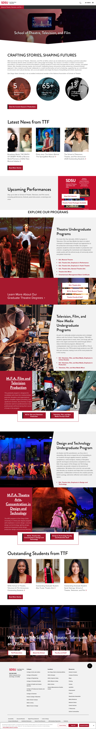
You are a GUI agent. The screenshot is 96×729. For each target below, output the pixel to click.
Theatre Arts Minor (65, 272)
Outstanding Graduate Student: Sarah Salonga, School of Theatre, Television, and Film (75, 587)
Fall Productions (16, 653)
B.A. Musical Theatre (66, 260)
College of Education (32, 675)
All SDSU (88, 3)
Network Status (72, 702)
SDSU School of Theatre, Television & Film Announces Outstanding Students (18, 587)
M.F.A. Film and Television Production (18, 383)
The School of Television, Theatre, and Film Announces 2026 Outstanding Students (75, 156)
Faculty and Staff (60, 653)
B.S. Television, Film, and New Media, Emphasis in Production (76, 364)
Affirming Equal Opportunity (54, 721)
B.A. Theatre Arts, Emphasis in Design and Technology (73, 483)
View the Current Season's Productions (22, 107)
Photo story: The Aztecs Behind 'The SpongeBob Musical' (47, 155)
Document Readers (21, 718)
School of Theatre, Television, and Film (11, 7)
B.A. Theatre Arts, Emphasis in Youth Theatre (74, 266)
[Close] (93, 725)
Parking (71, 681)
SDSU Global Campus (32, 700)
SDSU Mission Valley (53, 681)
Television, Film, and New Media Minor (72, 368)
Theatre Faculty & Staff (75, 297)
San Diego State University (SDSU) (56, 672)
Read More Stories (15, 168)
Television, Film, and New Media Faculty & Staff (62, 415)
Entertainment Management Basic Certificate (74, 275)
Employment (72, 690)
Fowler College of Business (33, 696)
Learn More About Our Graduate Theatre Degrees (25, 296)
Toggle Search (80, 2)
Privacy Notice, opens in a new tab (10, 727)
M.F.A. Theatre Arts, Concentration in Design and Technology (18, 504)
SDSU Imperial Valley (53, 678)
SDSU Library (30, 703)
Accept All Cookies (84, 725)
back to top (89, 665)
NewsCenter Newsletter (75, 696)
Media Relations (73, 699)
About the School (39, 653)
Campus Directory (73, 675)
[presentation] (28, 669)
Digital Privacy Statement (33, 718)
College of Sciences (32, 693)
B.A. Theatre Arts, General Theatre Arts (72, 269)
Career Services (72, 705)
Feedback (66, 721)
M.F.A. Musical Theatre (75, 291)
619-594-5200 (12, 673)
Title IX (70, 693)
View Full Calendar (70, 196)
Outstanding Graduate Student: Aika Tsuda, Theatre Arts (47, 586)
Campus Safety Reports (13, 721)
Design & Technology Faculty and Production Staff (62, 537)
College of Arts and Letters (33, 672)
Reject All (73, 725)
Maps (70, 678)
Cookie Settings (45, 718)
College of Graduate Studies (34, 681)
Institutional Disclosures (26, 721)
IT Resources (72, 708)
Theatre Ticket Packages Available (74, 203)
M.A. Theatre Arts (75, 285)
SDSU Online (51, 684)
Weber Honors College (32, 706)
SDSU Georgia (51, 675)
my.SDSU (71, 687)
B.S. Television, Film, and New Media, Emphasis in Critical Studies (76, 359)
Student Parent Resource (40, 721)
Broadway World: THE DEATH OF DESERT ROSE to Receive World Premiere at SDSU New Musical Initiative (18, 157)
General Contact (73, 672)
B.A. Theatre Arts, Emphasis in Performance (74, 263)
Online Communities (74, 711)
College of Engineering (32, 678)
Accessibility (10, 718)
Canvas (70, 684)
